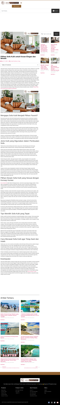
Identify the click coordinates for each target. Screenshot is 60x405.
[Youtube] (57, 402)
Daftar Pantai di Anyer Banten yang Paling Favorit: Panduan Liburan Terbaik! (9, 315)
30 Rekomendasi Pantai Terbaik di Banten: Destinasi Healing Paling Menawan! (29, 338)
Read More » (3, 319)
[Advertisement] (30, 22)
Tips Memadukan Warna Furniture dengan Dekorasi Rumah (55, 67)
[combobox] (26, 11)
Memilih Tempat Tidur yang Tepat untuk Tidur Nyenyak (45, 67)
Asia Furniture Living (32, 271)
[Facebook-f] (49, 402)
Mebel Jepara (8, 384)
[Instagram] (51, 402)
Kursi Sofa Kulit (4, 182)
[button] (21, 3)
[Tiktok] (54, 402)
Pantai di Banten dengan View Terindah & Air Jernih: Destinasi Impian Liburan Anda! (29, 360)
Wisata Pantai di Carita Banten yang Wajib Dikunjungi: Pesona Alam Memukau (10, 360)
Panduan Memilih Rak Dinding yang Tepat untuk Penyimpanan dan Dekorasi (44, 48)
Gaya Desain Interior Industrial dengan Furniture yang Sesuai (54, 48)
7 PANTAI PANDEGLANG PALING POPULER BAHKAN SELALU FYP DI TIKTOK (30, 315)
